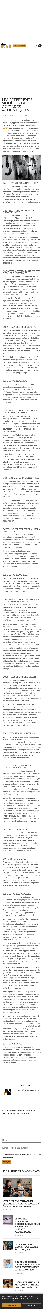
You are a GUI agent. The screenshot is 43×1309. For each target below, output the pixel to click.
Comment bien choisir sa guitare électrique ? (26, 1247)
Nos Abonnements (19, 46)
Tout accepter (11, 1305)
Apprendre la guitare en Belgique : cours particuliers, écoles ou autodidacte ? (21, 1203)
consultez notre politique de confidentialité (15, 1113)
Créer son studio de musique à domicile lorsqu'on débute (27, 1285)
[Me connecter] (40, 45)
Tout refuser (32, 1305)
